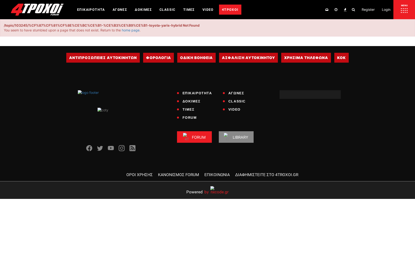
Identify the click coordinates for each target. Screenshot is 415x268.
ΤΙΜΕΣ (189, 109)
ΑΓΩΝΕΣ (236, 93)
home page (131, 30)
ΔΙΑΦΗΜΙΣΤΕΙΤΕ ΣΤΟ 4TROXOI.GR (266, 174)
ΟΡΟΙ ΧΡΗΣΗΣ (139, 174)
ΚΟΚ (341, 57)
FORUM (190, 117)
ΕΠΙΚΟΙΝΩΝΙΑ (217, 174)
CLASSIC (237, 101)
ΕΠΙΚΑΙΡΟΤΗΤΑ (197, 93)
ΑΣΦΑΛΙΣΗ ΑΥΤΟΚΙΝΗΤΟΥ (248, 57)
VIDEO (234, 109)
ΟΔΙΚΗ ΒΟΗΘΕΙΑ (196, 57)
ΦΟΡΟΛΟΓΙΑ (158, 57)
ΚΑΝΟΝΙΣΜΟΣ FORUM (178, 174)
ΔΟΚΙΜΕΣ (192, 101)
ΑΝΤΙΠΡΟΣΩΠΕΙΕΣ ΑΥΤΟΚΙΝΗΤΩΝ (103, 57)
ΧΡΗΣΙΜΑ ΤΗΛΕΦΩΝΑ (306, 57)
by (197, 192)
